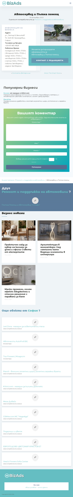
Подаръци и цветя (12, 431)
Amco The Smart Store (52, 73)
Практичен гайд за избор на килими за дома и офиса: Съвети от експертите (18, 248)
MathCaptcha (38, 162)
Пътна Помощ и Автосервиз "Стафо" (21, 205)
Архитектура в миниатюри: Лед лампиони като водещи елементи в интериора (52, 249)
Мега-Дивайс (9, 401)
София (33, 310)
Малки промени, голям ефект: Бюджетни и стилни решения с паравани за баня (18, 293)
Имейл (36, 150)
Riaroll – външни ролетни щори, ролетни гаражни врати (32, 371)
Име (36, 143)
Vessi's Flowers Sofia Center (15, 461)
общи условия (30, 487)
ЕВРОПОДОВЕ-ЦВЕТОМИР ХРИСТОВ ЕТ (22, 446)
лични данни (43, 487)
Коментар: (36, 122)
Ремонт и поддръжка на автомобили (49, 19)
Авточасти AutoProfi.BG (15, 341)
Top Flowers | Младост (14, 356)
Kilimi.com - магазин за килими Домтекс (23, 386)
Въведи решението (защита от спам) (31, 159)
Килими (7, 93)
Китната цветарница (21, 73)
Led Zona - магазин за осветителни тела (23, 326)
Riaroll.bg (7, 99)
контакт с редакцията (49, 60)
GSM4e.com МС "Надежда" (15, 416)
